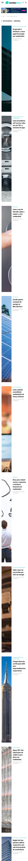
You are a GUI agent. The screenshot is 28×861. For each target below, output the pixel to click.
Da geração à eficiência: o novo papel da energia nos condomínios (19, 32)
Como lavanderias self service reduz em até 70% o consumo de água (19, 124)
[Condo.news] (13, 2)
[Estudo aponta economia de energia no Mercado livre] (7, 339)
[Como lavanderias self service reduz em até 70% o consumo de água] (7, 159)
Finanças (15, 206)
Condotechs (16, 747)
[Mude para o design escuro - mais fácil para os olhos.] (23, 2)
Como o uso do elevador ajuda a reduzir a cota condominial (18, 213)
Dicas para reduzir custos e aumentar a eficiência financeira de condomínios (19, 484)
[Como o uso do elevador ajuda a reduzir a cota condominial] (7, 249)
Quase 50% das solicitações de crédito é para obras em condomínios (18, 755)
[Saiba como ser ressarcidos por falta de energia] (7, 609)
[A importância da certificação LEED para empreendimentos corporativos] (7, 699)
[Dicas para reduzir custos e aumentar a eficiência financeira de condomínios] (7, 519)
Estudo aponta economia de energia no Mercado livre (18, 303)
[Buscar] (25, 2)
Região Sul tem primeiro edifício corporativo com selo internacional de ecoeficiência (19, 845)
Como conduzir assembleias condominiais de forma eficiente (18, 393)
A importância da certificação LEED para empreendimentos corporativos (19, 666)
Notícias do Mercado (19, 567)
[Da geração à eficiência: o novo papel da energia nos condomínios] (7, 69)
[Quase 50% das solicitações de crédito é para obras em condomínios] (7, 790)
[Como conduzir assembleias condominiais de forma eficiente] (7, 429)
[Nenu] (3, 2)
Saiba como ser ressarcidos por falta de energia (18, 572)
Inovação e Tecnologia (19, 26)
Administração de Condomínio (18, 117)
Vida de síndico (17, 387)
